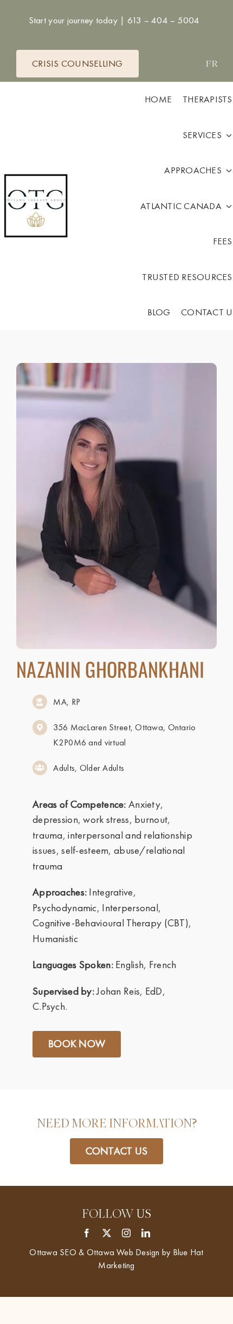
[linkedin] (145, 1233)
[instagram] (126, 1233)
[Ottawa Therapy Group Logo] (36, 175)
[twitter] (106, 1233)
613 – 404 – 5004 (162, 20)
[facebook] (86, 1233)
